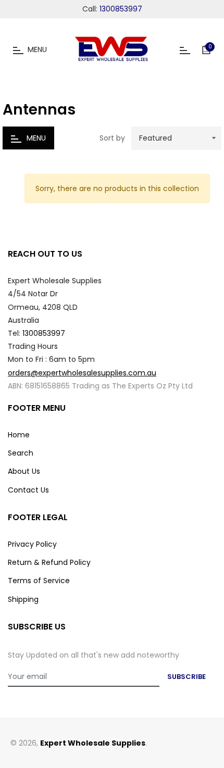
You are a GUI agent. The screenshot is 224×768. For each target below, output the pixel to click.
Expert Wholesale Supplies (92, 743)
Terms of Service (39, 580)
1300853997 (120, 9)
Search (20, 453)
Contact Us (28, 490)
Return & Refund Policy (49, 562)
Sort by (112, 138)
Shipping (23, 599)
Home (19, 435)
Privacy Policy (32, 544)
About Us (24, 471)
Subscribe (186, 677)
